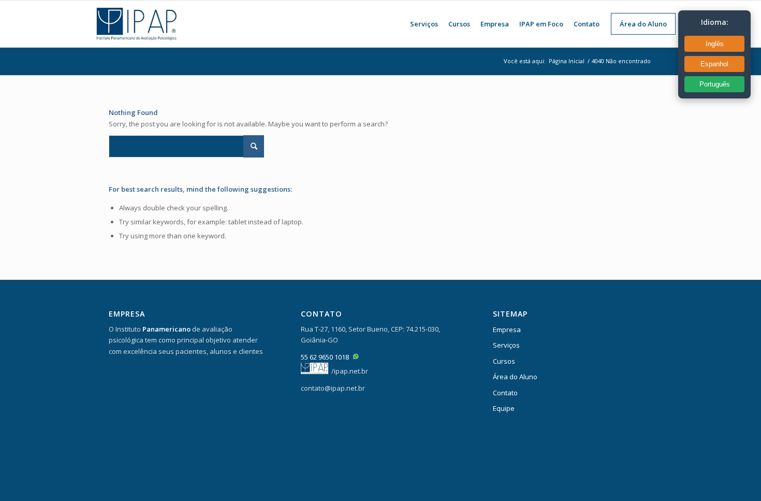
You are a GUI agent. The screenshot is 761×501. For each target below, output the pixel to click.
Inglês (715, 44)
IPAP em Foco (541, 23)
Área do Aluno (515, 376)
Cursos (504, 361)
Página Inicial (566, 61)
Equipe (504, 408)
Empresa (507, 329)
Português (714, 84)
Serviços (506, 345)
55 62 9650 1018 (325, 357)
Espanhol (714, 64)
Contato (505, 392)
